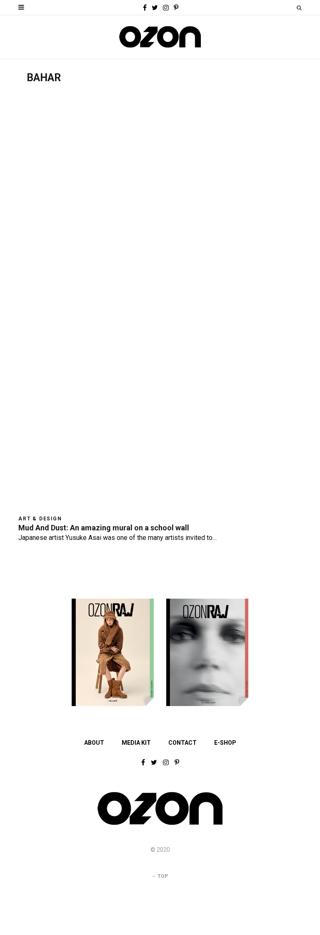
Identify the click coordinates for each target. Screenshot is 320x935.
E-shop (225, 742)
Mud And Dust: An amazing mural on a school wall (103, 527)
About (94, 742)
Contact (182, 742)
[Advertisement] (160, 146)
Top (162, 876)
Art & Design (40, 519)
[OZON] (160, 824)
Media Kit (136, 742)
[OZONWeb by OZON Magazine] (160, 36)
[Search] (299, 8)
